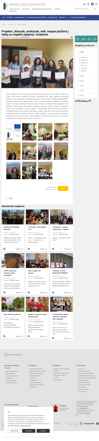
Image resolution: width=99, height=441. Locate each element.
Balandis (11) (85, 63)
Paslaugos (26, 9)
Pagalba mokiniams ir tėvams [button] (36, 17)
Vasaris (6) (84, 68)
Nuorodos (81, 369)
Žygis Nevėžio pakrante (12, 314)
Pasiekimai (9, 378)
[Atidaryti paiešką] (95, 8)
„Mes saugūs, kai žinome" (34, 272)
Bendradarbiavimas (11, 382)
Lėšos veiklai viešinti (59, 375)
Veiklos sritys (14, 9)
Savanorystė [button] (52, 17)
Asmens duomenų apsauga (85, 373)
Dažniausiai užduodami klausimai (87, 378)
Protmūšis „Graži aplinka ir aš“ (37, 228)
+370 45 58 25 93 (83, 406)
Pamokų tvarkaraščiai (15, 355)
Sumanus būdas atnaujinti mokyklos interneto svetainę (71, 424)
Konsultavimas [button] (20, 17)
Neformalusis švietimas (36, 369)
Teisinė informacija (83, 389)
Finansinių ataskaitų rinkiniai (61, 373)
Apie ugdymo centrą (11, 371)
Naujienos (11, 24)
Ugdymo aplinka (10, 373)
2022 (81, 90)
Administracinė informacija (42, 9)
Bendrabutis (33, 387)
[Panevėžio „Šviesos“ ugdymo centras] (5, 6)
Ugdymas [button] (9, 17)
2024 (81, 81)
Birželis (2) (84, 57)
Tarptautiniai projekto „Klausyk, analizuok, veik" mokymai (60, 316)
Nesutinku (29, 431)
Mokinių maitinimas (35, 375)
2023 (81, 86)
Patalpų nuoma (34, 380)
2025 (81, 76)
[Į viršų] (97, 423)
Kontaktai (13, 11)
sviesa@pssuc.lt (84, 408)
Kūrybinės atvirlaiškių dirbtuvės (11, 228)
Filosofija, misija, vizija (12, 376)
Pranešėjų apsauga (83, 380)
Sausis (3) (83, 71)
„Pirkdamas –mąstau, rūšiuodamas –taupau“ (60, 228)
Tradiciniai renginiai (11, 380)
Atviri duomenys (82, 391)
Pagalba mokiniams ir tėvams (38, 371)
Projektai (56, 377)
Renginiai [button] (62, 17)
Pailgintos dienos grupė (36, 373)
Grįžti (10, 198)
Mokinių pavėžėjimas (36, 382)
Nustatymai (14, 431)
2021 (81, 95)
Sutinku (43, 431)
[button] (84, 4)
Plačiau (18, 249)
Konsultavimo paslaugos (37, 385)
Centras (57, 9)
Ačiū (63, 188)
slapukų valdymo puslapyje (23, 425)
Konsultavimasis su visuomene (86, 375)
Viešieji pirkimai (58, 380)
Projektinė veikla (21, 24)
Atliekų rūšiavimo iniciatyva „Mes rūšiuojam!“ (10, 273)
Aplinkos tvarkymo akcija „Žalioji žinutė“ (37, 315)
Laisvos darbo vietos (84, 371)
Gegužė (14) (84, 60)
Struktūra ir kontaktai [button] (78, 17)
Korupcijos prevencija (84, 385)
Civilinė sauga (82, 387)
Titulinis (3, 24)
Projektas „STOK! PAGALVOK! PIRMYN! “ (60, 272)
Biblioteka (32, 378)
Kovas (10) (84, 65)
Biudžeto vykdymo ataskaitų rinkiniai (62, 369)
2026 (81, 52)
